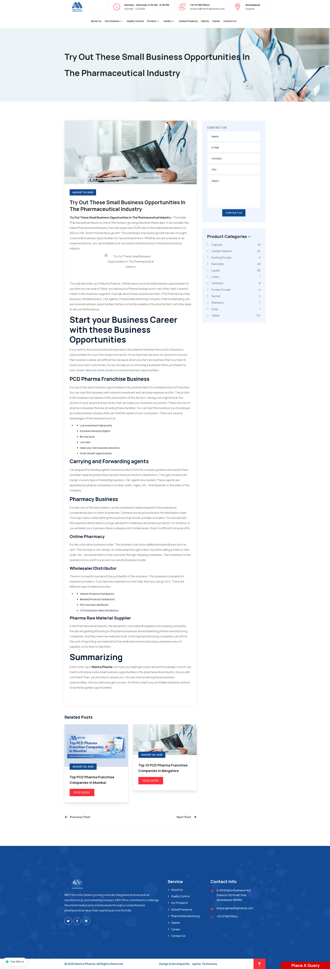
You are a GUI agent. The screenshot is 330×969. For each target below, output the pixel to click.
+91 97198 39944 (227, 916)
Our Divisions (112, 21)
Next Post (185, 817)
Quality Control (135, 21)
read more (82, 792)
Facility (168, 21)
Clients (205, 21)
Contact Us (229, 21)
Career (216, 21)
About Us (96, 21)
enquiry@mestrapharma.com (207, 8)
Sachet (235, 296)
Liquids (235, 270)
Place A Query (305, 965)
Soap (235, 309)
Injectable (235, 264)
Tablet (235, 315)
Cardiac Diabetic (235, 251)
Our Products (179, 903)
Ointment (235, 283)
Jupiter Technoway (204, 964)
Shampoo (235, 302)
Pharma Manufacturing (185, 916)
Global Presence (188, 21)
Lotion (235, 277)
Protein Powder (235, 290)
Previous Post (79, 817)
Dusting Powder (235, 257)
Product (151, 21)
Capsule (235, 245)
